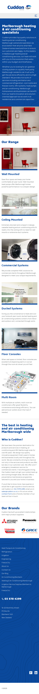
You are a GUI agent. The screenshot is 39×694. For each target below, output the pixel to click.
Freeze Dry (6, 562)
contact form (7, 494)
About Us (5, 566)
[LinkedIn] (35, 672)
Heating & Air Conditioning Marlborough (17, 581)
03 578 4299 (13, 598)
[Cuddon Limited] (19, 7)
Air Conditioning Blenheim (12, 577)
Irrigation (5, 555)
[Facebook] (30, 672)
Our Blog (5, 573)
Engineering (6, 559)
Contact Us (6, 570)
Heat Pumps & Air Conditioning (13, 548)
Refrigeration (7, 552)
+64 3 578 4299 (19, 489)
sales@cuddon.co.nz (10, 491)
